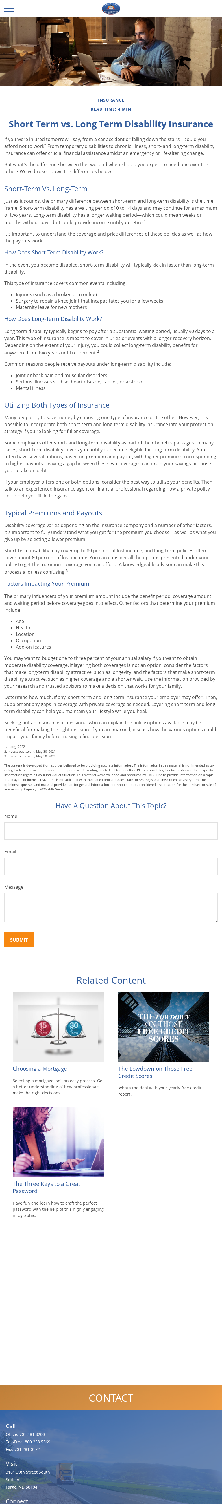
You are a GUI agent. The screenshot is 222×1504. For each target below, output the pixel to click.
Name (10, 816)
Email (10, 851)
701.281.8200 (32, 1434)
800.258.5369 (37, 1442)
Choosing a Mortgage (40, 1068)
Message (13, 887)
